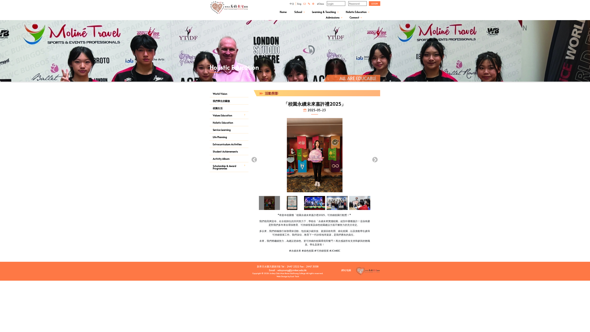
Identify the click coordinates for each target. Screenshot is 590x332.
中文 (292, 3)
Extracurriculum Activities (227, 144)
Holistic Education (356, 12)
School (298, 12)
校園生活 (218, 108)
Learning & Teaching (324, 12)
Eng (299, 3)
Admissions (333, 17)
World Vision (220, 93)
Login (374, 3)
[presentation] (254, 160)
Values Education (222, 115)
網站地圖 (346, 270)
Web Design (282, 276)
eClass (320, 3)
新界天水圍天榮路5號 (269, 266)
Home (283, 12)
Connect (354, 17)
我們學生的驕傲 (221, 101)
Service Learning (222, 129)
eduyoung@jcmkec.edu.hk (292, 270)
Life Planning (220, 137)
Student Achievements (225, 151)
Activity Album (221, 158)
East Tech (294, 276)
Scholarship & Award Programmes (224, 167)
